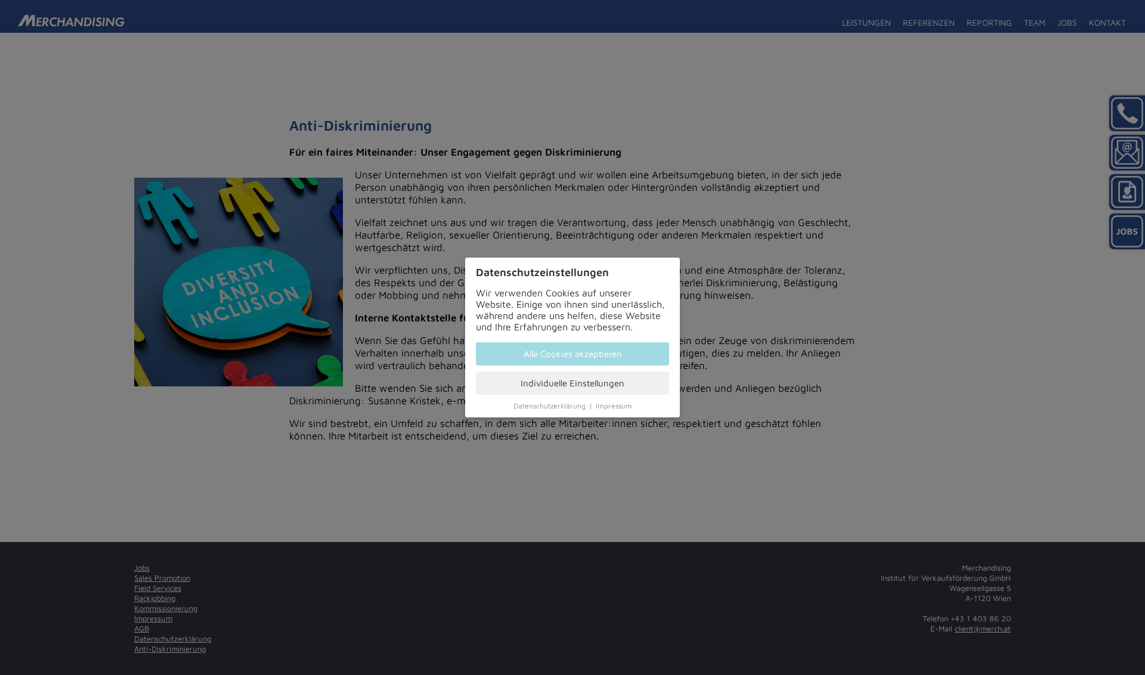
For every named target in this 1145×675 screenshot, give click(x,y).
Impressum (614, 405)
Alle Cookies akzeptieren (573, 354)
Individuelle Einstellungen (572, 383)
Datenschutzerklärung (549, 405)
